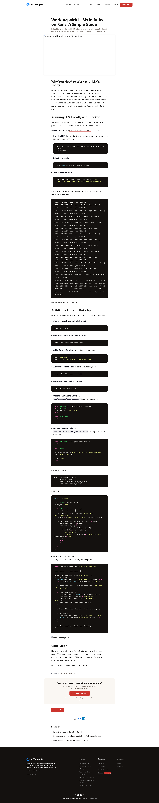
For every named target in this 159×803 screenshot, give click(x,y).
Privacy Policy (92, 799)
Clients (107, 5)
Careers (115, 5)
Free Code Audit (103, 770)
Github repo (81, 665)
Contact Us (126, 5)
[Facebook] (75, 794)
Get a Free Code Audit (79, 693)
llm (61, 673)
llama (70, 673)
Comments (57, 710)
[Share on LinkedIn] (83, 718)
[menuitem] (67, 4)
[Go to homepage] (34, 759)
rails (75, 673)
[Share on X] (75, 718)
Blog (84, 5)
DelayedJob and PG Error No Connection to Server (72, 740)
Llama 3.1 (69, 122)
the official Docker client (80, 130)
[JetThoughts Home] (34, 4)
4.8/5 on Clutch (73, 698)
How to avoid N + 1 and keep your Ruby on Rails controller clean (77, 736)
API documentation (71, 302)
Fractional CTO (84, 764)
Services (67, 5)
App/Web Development (87, 777)
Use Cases (76, 5)
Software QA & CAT (85, 785)
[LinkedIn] (81, 794)
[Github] (84, 794)
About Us (99, 5)
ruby (65, 673)
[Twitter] (78, 794)
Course (91, 5)
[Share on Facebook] (79, 718)
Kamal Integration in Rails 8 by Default (67, 732)
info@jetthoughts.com (33, 771)
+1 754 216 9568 (31, 774)
